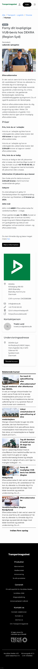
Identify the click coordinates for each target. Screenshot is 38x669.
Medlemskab (19, 570)
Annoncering (19, 574)
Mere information (11, 245)
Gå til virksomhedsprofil (18, 311)
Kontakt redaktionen (19, 612)
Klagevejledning (19, 597)
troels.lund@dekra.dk (23, 327)
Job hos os (19, 620)
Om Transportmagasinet (19, 624)
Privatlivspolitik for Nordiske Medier (19, 589)
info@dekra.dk (14, 304)
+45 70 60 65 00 (15, 307)
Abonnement (19, 566)
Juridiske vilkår (19, 593)
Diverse (29, 15)
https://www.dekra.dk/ (17, 314)
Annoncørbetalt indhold (19, 601)
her (8, 239)
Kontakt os (19, 616)
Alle (3, 15)
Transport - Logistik (15, 15)
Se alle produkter (19, 578)
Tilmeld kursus (11, 361)
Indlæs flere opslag (19, 531)
